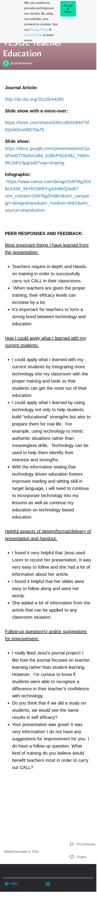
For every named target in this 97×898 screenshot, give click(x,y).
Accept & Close (68, 8)
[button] (71, 844)
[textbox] (48, 451)
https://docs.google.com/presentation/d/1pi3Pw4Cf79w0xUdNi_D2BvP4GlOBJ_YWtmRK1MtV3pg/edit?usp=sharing (47, 155)
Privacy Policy (39, 29)
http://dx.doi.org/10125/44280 (34, 99)
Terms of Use (33, 35)
